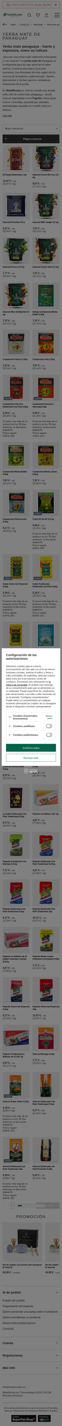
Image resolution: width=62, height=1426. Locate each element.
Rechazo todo (31, 757)
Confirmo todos (31, 747)
